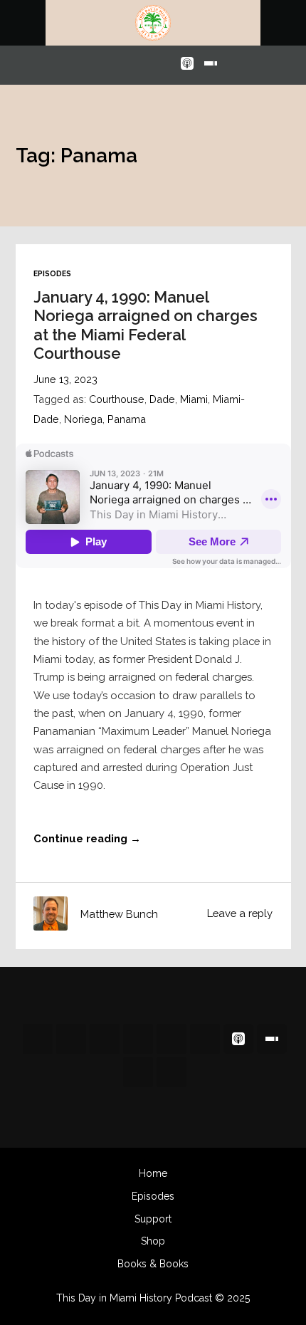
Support (153, 1219)
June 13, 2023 (65, 379)
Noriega (83, 419)
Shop (153, 1241)
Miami (194, 399)
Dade (162, 399)
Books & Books (153, 1263)
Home (153, 1173)
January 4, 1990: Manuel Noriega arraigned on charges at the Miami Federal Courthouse (145, 325)
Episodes (52, 273)
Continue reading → (87, 838)
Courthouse (116, 399)
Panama (126, 419)
